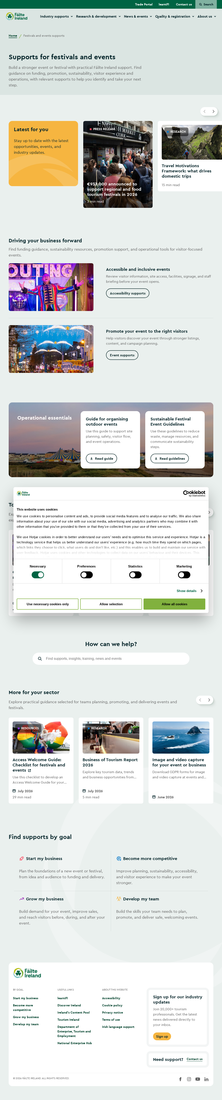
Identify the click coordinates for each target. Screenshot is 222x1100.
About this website (115, 989)
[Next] (213, 111)
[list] (111, 164)
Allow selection (111, 604)
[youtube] (197, 1079)
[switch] (86, 574)
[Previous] (204, 111)
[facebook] (180, 1079)
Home (13, 36)
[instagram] (189, 1079)
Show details (186, 591)
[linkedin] (206, 1079)
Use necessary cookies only (48, 604)
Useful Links (65, 989)
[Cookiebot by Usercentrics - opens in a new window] (186, 493)
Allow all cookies (174, 604)
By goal (18, 989)
